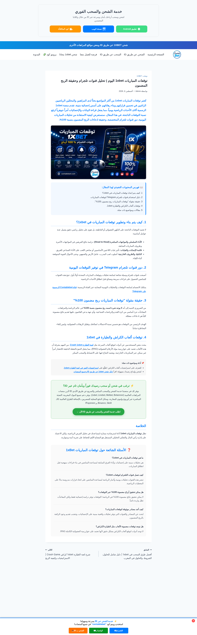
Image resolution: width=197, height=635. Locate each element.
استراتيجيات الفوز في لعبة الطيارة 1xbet (81, 368)
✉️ (98, 630)
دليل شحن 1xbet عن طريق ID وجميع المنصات (93, 371)
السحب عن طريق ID (110, 54)
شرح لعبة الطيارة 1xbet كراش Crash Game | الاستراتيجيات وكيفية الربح (67, 554)
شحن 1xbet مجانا (68, 54)
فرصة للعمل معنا (88, 54)
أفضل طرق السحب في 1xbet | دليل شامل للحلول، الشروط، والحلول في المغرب (127, 554)
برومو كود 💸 (50, 54)
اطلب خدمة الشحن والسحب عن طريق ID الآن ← (98, 412)
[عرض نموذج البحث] (29, 54)
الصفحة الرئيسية (156, 54)
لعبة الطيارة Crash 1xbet (81, 345)
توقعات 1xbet (142, 76)
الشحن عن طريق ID (134, 54)
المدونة (36, 54)
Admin (138, 91)
